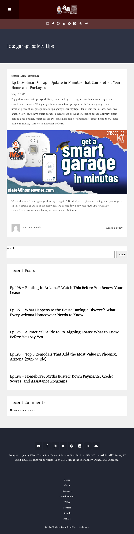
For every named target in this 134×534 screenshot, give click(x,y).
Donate (67, 519)
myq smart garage (43, 114)
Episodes (15, 76)
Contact (67, 508)
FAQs (67, 502)
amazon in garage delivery (39, 99)
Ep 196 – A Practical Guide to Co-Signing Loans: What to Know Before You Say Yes (64, 334)
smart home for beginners (75, 119)
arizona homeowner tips (93, 99)
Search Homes (67, 497)
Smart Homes (33, 76)
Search (10, 248)
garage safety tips (45, 109)
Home (67, 480)
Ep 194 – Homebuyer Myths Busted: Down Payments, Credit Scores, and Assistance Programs (61, 379)
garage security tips (67, 109)
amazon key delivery (66, 99)
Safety (23, 76)
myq (109, 109)
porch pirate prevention (68, 114)
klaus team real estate (92, 109)
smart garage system (47, 119)
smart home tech (100, 119)
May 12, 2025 (18, 94)
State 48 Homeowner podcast (47, 124)
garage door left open (82, 104)
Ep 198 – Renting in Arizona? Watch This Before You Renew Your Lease (66, 290)
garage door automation (54, 104)
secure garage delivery (96, 114)
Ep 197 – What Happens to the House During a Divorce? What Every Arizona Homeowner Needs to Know (63, 312)
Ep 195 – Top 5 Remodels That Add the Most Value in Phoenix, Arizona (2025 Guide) (63, 356)
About (67, 485)
